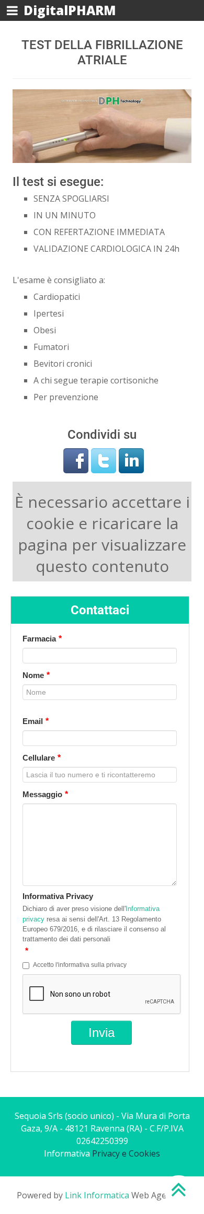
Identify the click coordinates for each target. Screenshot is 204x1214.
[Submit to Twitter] (103, 459)
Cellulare (41, 757)
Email (35, 721)
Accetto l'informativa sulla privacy (80, 964)
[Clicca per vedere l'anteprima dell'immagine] (102, 125)
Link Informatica (97, 1195)
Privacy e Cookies (126, 1153)
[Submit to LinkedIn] (131, 459)
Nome (36, 675)
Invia (101, 1032)
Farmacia (42, 638)
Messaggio (45, 794)
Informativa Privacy (57, 896)
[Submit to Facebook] (75, 459)
